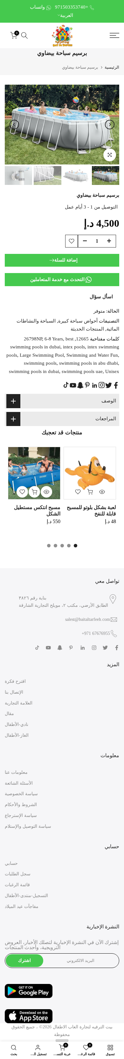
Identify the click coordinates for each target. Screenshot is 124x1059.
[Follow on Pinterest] (87, 385)
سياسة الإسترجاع (21, 815)
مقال (9, 713)
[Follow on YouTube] (73, 385)
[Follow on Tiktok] (66, 385)
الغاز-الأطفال (17, 735)
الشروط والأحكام (21, 804)
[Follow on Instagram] (102, 385)
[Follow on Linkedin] (94, 385)
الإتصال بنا (14, 692)
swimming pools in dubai (34, 371)
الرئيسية (112, 67)
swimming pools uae (82, 371)
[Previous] (14, 124)
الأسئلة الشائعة (19, 783)
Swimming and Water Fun (92, 355)
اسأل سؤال (101, 296)
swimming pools (40, 363)
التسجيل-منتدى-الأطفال (26, 895)
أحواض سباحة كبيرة (78, 321)
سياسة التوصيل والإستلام (28, 826)
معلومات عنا (16, 772)
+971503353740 (71, 7)
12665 (82, 338)
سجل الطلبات (18, 874)
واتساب (37, 7)
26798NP (33, 338)
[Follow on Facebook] (116, 385)
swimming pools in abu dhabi (88, 363)
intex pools (74, 346)
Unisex (112, 371)
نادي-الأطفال (16, 724)
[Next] (109, 124)
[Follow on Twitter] (108, 385)
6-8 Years (54, 338)
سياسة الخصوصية (21, 793)
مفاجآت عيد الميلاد (21, 906)
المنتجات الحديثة (87, 328)
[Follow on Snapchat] (80, 385)
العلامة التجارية (18, 703)
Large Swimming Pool (42, 355)
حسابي (11, 863)
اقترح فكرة (15, 681)
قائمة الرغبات (17, 884)
